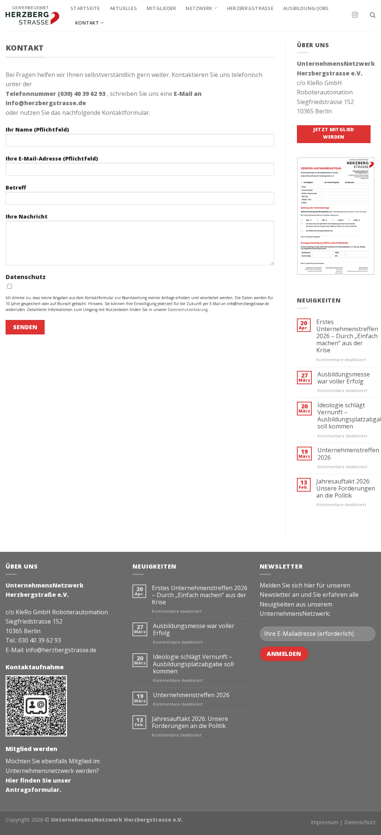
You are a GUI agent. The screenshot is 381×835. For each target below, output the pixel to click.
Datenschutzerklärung (188, 309)
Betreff (16, 187)
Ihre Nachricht (27, 216)
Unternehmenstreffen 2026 (348, 454)
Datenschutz (359, 822)
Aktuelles (123, 8)
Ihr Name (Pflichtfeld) (37, 129)
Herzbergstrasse (250, 8)
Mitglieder (161, 8)
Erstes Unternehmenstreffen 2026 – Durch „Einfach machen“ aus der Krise (347, 336)
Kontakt (87, 22)
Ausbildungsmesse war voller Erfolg (343, 378)
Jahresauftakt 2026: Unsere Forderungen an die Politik (345, 488)
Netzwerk (199, 8)
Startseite (85, 8)
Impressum (324, 822)
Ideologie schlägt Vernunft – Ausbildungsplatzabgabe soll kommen (193, 664)
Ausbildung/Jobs (306, 8)
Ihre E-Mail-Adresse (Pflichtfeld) (52, 158)
